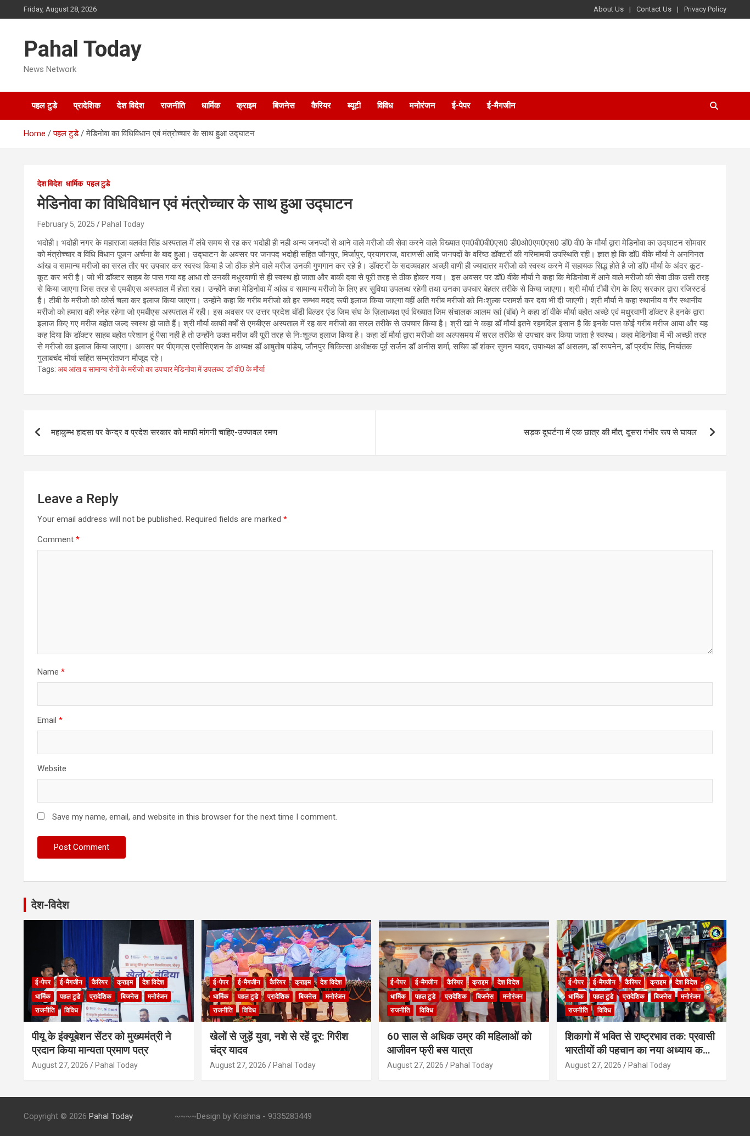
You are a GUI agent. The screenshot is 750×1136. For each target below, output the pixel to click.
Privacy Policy (705, 9)
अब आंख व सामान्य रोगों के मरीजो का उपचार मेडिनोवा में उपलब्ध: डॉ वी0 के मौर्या (161, 369)
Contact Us (653, 9)
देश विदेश (130, 105)
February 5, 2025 (66, 224)
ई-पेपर (461, 105)
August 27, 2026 (60, 1065)
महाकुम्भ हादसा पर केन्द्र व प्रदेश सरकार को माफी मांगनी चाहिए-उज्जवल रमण (164, 432)
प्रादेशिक (87, 105)
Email (50, 720)
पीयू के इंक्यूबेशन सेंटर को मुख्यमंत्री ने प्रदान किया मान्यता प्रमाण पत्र (101, 1043)
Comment (58, 539)
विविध (385, 105)
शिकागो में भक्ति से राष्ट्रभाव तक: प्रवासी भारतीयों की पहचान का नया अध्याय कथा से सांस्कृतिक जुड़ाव (640, 1050)
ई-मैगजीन (501, 105)
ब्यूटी (354, 105)
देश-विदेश (50, 904)
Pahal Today (83, 49)
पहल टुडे (44, 105)
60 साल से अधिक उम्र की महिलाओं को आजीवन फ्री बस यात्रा (459, 1043)
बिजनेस (284, 105)
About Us (609, 9)
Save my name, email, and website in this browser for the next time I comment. (194, 817)
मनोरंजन (422, 105)
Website (51, 768)
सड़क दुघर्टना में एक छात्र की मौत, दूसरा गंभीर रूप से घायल (611, 432)
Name (51, 672)
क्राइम (246, 105)
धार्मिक (211, 105)
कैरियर (321, 105)
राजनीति (173, 105)
